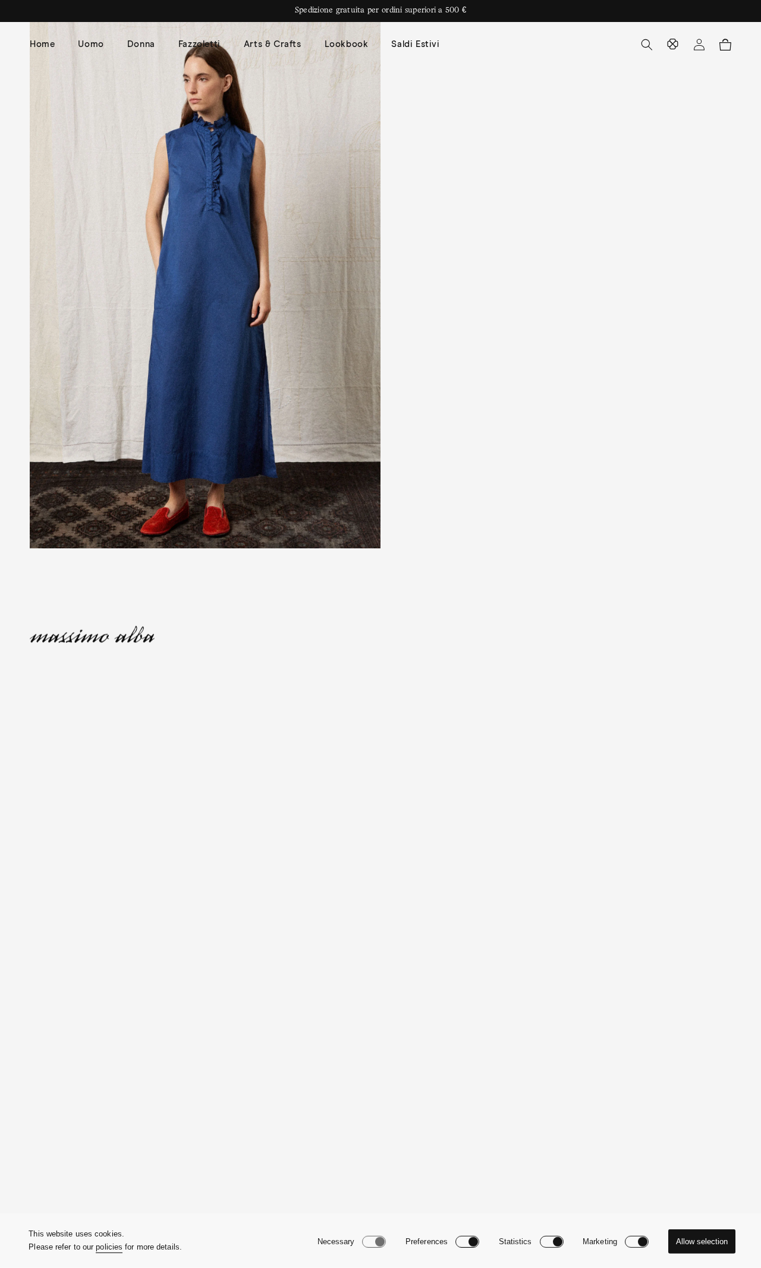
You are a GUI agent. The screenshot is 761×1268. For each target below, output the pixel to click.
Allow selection (702, 1241)
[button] (95, 45)
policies (109, 1246)
